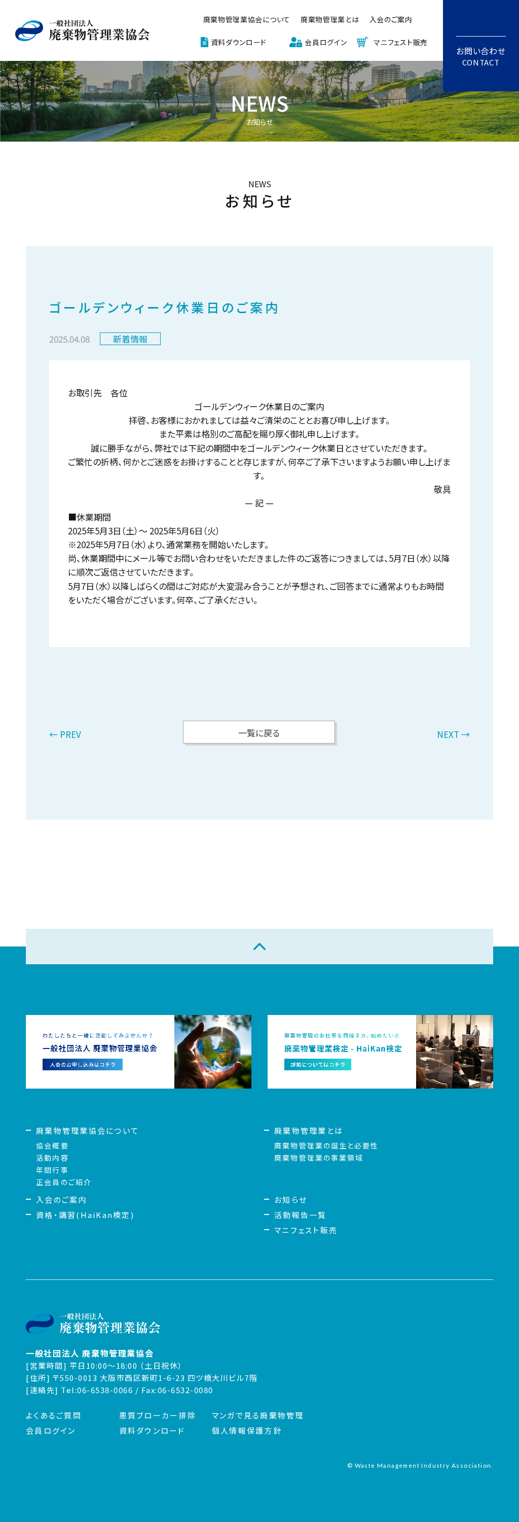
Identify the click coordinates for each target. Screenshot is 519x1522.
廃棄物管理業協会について (87, 1130)
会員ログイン (326, 42)
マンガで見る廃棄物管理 (258, 1415)
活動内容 (52, 1158)
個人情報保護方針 (247, 1430)
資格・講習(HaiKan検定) (85, 1214)
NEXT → (453, 735)
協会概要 (52, 1145)
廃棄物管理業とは (330, 19)
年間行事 (52, 1170)
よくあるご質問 (54, 1415)
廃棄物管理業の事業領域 (318, 1158)
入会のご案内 (391, 19)
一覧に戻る (259, 732)
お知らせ (290, 1199)
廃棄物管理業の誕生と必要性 (326, 1145)
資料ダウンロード (239, 42)
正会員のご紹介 (64, 1182)
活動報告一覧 (300, 1214)
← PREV (65, 735)
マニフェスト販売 (401, 42)
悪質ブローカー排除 (157, 1415)
